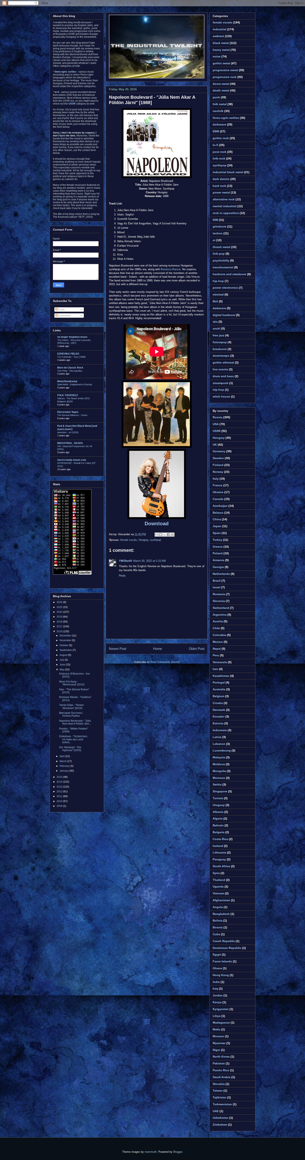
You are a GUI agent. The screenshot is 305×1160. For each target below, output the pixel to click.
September (66, 650)
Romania (219, 594)
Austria (218, 621)
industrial (219, 29)
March (63, 761)
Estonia (218, 723)
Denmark (219, 709)
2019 (60, 616)
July (62, 659)
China (217, 519)
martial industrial (225, 206)
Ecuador (218, 716)
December (66, 635)
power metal (221, 192)
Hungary (143, 539)
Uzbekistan (220, 1117)
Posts (61, 309)
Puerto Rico (221, 1070)
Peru (216, 655)
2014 (60, 781)
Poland (218, 553)
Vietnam (218, 893)
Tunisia (218, 798)
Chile (216, 628)
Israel (216, 587)
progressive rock (225, 77)
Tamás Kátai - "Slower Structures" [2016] (71, 706)
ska (215, 321)
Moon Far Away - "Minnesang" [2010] (71, 683)
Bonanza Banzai (171, 269)
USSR (217, 431)
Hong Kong (221, 975)
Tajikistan (219, 1097)
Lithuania (219, 852)
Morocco (219, 777)
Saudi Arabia (222, 1077)
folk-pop (219, 253)
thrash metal (221, 247)
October (64, 645)
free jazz (218, 335)
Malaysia (219, 757)
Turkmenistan (222, 1104)
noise (217, 56)
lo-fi (215, 145)
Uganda (218, 886)
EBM (216, 131)
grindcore (219, 226)
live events (220, 369)
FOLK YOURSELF (67, 395)
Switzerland (221, 607)
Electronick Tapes (67, 412)
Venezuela (220, 662)
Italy (216, 478)
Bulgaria (218, 832)
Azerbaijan (220, 505)
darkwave (219, 124)
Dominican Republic (227, 948)
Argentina (220, 614)
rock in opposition (226, 213)
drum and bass (223, 376)
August (64, 655)
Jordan (218, 995)
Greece (218, 546)
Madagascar (221, 1022)
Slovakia (219, 1084)
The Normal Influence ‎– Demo (72, 415)
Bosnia (218, 927)
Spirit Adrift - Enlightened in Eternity (74, 384)
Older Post (196, 649)
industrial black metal (228, 172)
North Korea (221, 1056)
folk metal (220, 104)
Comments (64, 315)
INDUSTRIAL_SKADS (70, 443)
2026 (60, 602)
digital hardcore (224, 315)
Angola (218, 907)
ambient (218, 36)
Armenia (218, 560)
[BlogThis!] (161, 535)
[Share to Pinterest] (172, 535)
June (63, 664)
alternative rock (224, 199)
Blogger (177, 1151)
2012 (60, 791)
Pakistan (219, 1063)
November (66, 640)
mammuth (151, 1151)
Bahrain (218, 825)
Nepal (217, 648)
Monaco (218, 1036)
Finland (218, 465)
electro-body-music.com (71, 459)
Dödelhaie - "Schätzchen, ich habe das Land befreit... (73, 739)
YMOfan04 (125, 560)
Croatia (218, 703)
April (62, 756)
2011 (60, 796)
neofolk (218, 111)
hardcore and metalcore (229, 274)
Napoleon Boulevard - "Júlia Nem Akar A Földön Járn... (75, 722)
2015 (60, 777)
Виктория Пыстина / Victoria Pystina (71, 714)
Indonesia (220, 730)
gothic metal (221, 63)
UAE (216, 1111)
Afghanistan (221, 900)
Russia (217, 417)
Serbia (217, 784)
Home (157, 649)
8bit (215, 301)
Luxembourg (222, 750)
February (65, 766)
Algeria (218, 818)
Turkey (217, 539)
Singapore (220, 791)
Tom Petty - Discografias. (70, 371)
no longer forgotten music (72, 337)
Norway (218, 471)
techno (218, 233)
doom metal (221, 83)
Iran (215, 669)
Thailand (219, 880)
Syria (216, 873)
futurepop (220, 342)
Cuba (216, 934)
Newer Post (117, 649)
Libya (217, 1016)
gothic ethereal (223, 362)
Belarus (218, 512)
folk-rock (219, 158)
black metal (221, 43)
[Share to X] (164, 535)
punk (216, 97)
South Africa (221, 866)
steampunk (220, 383)
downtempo (221, 355)
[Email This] (157, 535)
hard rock (219, 185)
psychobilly (221, 260)
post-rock (219, 151)
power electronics (225, 287)
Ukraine (218, 492)
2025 (60, 607)
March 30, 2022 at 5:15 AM (149, 560)
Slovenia (219, 601)
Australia (219, 689)
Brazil (217, 580)
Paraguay (219, 859)
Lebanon (219, 743)
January (64, 770)
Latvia (217, 737)
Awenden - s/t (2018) (67, 432)
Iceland (218, 846)
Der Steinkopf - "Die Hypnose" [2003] (70, 749)
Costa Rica (220, 839)
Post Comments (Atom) (165, 662)
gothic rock (221, 138)
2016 (60, 631)
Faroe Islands (222, 961)
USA (216, 424)
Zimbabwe (220, 1124)
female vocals (128, 539)
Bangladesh (221, 914)
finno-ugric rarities (226, 117)
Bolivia (217, 920)
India (216, 982)
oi (214, 240)
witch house (221, 396)
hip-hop (218, 281)
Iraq (215, 988)
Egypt (217, 954)
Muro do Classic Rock (70, 367)
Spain (217, 533)
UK (215, 444)
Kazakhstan (221, 675)
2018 (60, 621)
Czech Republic (224, 941)
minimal (218, 294)
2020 (60, 611)
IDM (215, 219)
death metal (221, 90)
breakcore (220, 349)
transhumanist (223, 267)
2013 (60, 786)
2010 (60, 801)
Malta (216, 1029)
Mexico (218, 641)
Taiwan (218, 1090)
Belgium (218, 696)
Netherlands (221, 573)
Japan (217, 526)
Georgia (218, 567)
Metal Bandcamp (67, 381)
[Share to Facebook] (168, 535)
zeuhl (216, 328)
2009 (60, 806)
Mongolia (219, 771)
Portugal (219, 682)
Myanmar (219, 1043)
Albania (218, 811)
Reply (122, 575)
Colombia (219, 635)
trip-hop (218, 389)
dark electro (221, 179)
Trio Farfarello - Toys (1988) (71, 357)
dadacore (219, 308)
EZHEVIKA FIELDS (68, 353)
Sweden (218, 458)
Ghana (217, 968)
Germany (219, 451)
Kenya (217, 1002)
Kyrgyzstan (221, 1009)
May (62, 669)
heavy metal (221, 49)
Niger (216, 1050)
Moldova (219, 764)
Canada (218, 499)
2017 (60, 626)
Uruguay (219, 805)
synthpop (155, 539)
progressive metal (225, 70)
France (217, 485)
